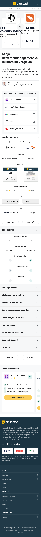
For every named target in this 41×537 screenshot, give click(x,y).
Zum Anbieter (17, 397)
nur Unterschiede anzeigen (22, 142)
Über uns (5, 475)
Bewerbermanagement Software (28, 9)
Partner (4, 517)
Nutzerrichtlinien (28, 528)
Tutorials (5, 508)
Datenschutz (28, 530)
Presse (4, 487)
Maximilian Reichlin (15, 83)
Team (4, 483)
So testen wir (6, 479)
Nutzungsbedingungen (13, 530)
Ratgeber (5, 504)
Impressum (20, 532)
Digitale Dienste (7, 500)
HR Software (12, 9)
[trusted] (20, 4)
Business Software (8, 496)
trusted (4, 9)
